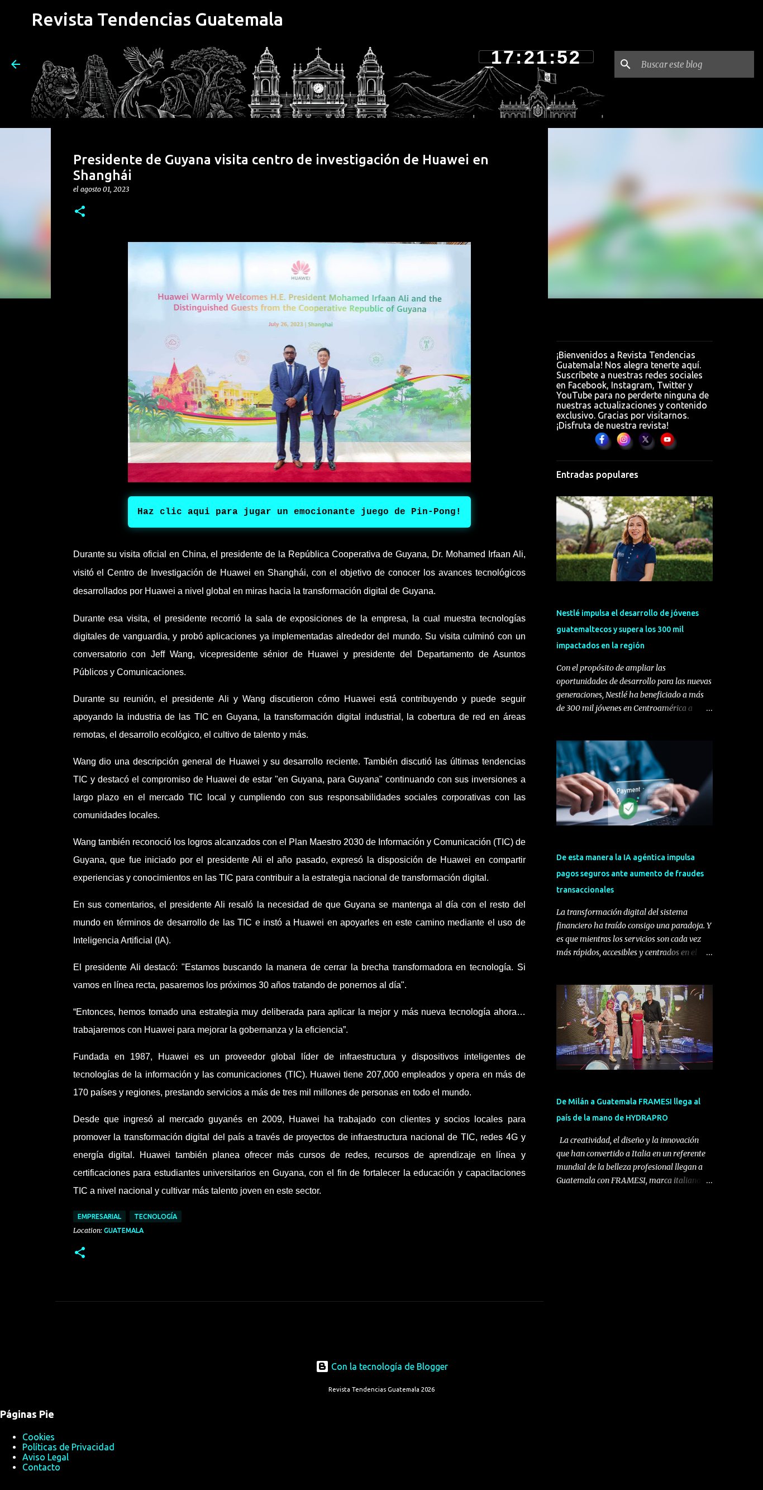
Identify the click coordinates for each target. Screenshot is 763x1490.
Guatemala (124, 1230)
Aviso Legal (45, 1457)
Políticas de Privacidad (68, 1447)
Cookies (38, 1437)
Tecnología (155, 1216)
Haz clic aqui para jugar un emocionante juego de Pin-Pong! (299, 512)
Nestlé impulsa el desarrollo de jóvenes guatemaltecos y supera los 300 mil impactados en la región (627, 629)
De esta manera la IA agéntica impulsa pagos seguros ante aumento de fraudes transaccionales (630, 873)
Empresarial (99, 1216)
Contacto (41, 1467)
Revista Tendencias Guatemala (157, 19)
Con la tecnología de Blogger (388, 1366)
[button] (80, 212)
